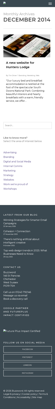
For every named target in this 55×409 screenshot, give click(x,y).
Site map (37, 397)
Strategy (8, 175)
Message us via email (15, 295)
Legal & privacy (11, 394)
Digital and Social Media (17, 161)
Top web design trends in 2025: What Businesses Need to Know (25, 252)
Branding (22, 75)
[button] (50, 3)
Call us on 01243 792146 (17, 292)
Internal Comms (12, 166)
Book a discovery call (15, 298)
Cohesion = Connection (16, 231)
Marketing (31, 75)
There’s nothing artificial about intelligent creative (21, 241)
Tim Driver (13, 75)
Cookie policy (29, 394)
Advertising (10, 152)
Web (37, 75)
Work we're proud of (15, 184)
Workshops (10, 188)
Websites (8, 179)
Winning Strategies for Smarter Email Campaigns (25, 222)
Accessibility (23, 397)
